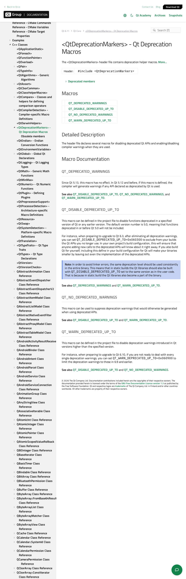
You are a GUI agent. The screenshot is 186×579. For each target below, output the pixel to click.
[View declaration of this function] (112, 171)
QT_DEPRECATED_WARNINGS (87, 103)
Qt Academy (143, 15)
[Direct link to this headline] (80, 94)
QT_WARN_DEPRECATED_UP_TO (89, 120)
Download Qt (173, 7)
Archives (160, 15)
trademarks (120, 386)
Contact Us (147, 7)
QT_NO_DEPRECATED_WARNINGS (90, 114)
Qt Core (77, 31)
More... (162, 62)
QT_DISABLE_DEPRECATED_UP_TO (91, 109)
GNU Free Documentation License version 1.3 (142, 383)
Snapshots (175, 15)
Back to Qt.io (13, 7)
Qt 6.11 (65, 31)
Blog (158, 7)
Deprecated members (81, 81)
